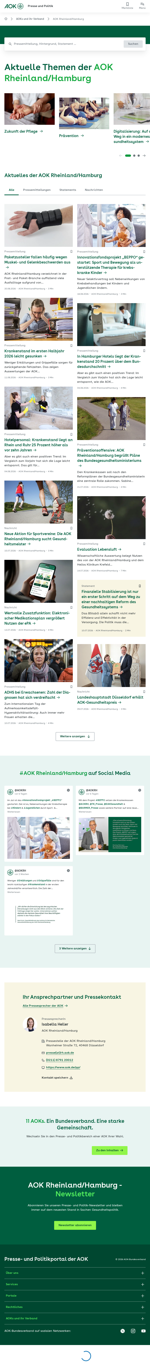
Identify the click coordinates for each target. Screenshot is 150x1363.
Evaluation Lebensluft (97, 550)
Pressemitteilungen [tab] (37, 190)
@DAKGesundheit (113, 804)
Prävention (69, 136)
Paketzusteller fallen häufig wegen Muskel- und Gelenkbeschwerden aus (37, 260)
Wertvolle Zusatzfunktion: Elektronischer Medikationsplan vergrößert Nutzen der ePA (37, 619)
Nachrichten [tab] (94, 190)
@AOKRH (84, 804)
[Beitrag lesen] (38, 838)
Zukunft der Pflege (21, 132)
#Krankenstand (36, 885)
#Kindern (16, 808)
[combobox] (75, 44)
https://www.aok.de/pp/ (63, 1067)
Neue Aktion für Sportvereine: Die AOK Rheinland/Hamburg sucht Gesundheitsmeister (37, 539)
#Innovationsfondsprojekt (36, 800)
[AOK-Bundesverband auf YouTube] (143, 1331)
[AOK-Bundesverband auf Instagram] (133, 1331)
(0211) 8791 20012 (59, 1060)
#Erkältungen (24, 881)
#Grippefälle (44, 881)
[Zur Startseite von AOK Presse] (5, 19)
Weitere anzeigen (73, 736)
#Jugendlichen (32, 808)
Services (12, 1284)
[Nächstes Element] (144, 155)
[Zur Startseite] (13, 6)
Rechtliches (14, 1307)
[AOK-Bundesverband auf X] (122, 1331)
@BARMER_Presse (88, 808)
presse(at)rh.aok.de (60, 1052)
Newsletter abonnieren (75, 1225)
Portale (11, 1295)
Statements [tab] (67, 190)
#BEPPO (56, 800)
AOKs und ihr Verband (30, 19)
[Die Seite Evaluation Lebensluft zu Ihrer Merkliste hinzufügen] (144, 544)
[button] (128, 156)
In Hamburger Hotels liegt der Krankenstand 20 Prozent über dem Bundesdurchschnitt (109, 362)
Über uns (12, 1273)
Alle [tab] (11, 190)
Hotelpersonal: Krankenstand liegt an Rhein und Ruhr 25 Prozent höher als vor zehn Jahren (38, 445)
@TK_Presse (96, 804)
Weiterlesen (13, 812)
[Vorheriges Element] (120, 155)
